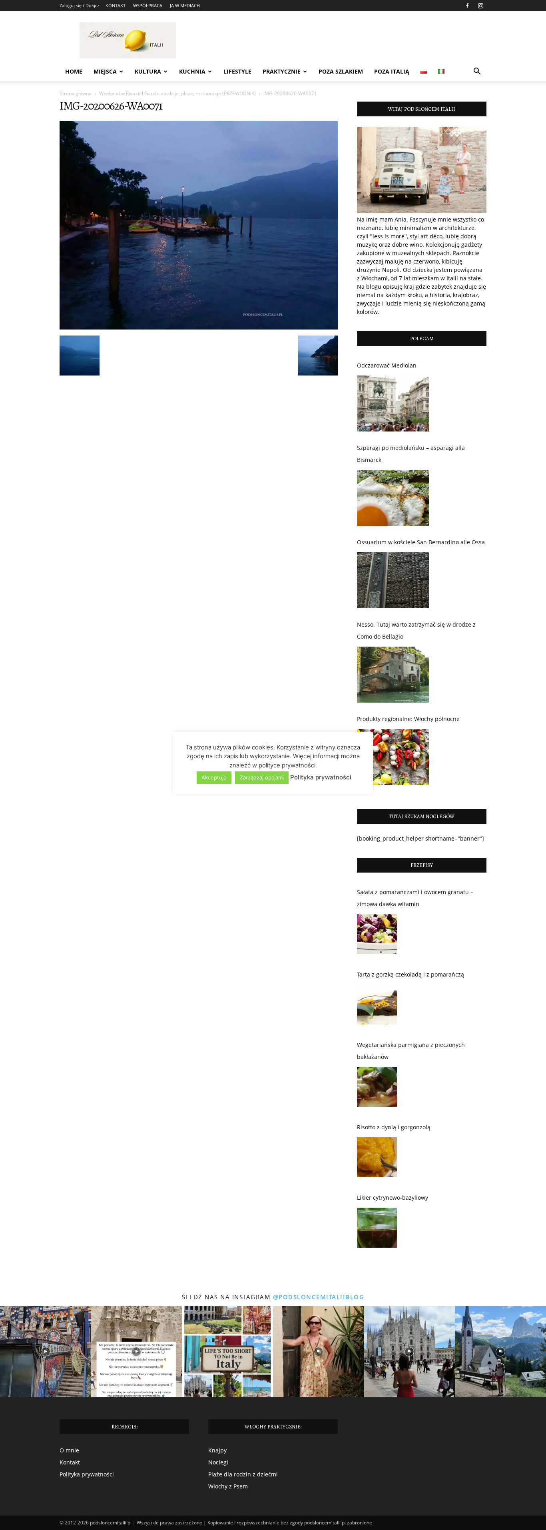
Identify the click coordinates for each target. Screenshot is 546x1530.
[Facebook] (467, 5)
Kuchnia (192, 71)
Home (73, 71)
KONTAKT (116, 5)
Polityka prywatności (87, 1474)
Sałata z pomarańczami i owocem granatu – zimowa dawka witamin (415, 898)
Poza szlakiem (341, 71)
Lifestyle (237, 71)
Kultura (148, 71)
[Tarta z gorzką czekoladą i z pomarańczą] (377, 1007)
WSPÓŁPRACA (147, 5)
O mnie (69, 1450)
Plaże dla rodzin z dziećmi (243, 1474)
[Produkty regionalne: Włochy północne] (393, 757)
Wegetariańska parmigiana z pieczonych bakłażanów (411, 1051)
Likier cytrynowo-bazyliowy (392, 1197)
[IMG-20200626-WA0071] (199, 327)
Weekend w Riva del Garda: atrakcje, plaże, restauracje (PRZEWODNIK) (177, 93)
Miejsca (105, 71)
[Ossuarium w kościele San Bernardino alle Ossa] (393, 580)
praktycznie (282, 71)
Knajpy (217, 1450)
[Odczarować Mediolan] (393, 403)
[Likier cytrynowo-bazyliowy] (377, 1230)
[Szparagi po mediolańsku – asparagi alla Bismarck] (393, 498)
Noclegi (218, 1462)
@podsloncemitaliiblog (319, 1297)
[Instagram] (480, 5)
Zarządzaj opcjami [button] (262, 777)
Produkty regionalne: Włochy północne (408, 719)
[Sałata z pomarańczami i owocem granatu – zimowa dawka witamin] (377, 936)
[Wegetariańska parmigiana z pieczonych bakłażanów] (377, 1089)
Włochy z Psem (228, 1486)
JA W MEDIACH (185, 5)
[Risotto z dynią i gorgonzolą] (377, 1159)
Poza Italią (391, 71)
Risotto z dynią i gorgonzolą (393, 1127)
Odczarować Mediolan (386, 365)
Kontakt (70, 1462)
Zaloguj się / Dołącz (79, 5)
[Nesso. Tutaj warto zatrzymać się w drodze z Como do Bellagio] (393, 675)
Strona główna (76, 93)
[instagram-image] (45, 1351)
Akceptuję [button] (214, 777)
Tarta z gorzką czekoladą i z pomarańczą (410, 974)
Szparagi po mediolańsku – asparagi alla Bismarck (411, 453)
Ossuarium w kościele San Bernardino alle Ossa (421, 542)
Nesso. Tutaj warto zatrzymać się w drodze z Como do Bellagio (416, 630)
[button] (476, 72)
